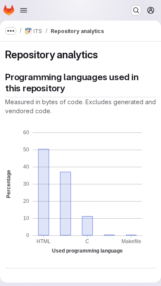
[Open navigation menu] (23, 10)
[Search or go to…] (136, 10)
